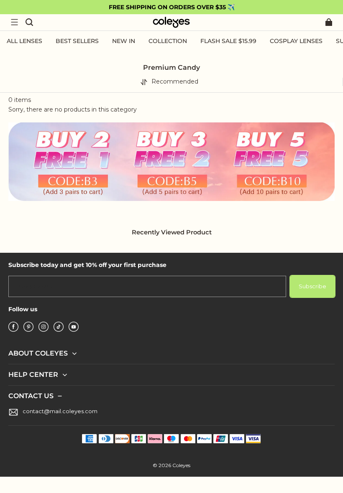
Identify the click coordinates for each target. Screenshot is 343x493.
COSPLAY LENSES (296, 41)
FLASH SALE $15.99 (228, 41)
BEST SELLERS (77, 41)
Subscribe (312, 286)
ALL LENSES (24, 41)
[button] (14, 22)
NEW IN (123, 41)
